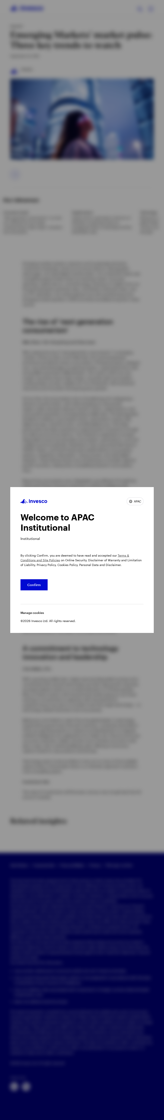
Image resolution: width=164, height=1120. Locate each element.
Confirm (34, 585)
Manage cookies (32, 612)
